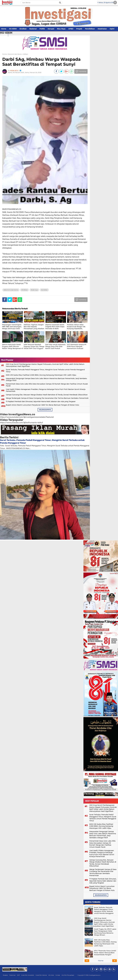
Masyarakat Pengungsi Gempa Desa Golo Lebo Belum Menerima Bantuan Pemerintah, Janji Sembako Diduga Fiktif (46, 379)
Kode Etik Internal (41, 975)
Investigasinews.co (94, 975)
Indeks (4, 34)
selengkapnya (45, 410)
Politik (42, 29)
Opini (112, 29)
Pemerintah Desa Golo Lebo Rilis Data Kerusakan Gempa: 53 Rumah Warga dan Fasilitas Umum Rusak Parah (47, 385)
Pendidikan (90, 29)
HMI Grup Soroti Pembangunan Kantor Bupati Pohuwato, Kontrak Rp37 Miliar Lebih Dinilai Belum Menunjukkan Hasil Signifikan (45, 365)
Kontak (58, 975)
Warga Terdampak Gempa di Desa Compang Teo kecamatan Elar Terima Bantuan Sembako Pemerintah (47, 398)
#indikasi (24, 290)
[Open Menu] (115, 2)
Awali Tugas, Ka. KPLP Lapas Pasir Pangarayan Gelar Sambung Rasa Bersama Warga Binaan (105, 932)
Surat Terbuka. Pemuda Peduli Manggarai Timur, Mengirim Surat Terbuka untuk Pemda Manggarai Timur (45, 371)
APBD (70, 29)
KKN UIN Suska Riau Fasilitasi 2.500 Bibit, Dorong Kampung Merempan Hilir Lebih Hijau (41, 375)
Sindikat (23, 29)
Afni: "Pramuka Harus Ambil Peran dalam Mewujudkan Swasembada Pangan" (105, 952)
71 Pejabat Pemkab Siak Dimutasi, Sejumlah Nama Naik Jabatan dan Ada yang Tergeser (41, 401)
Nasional (33, 29)
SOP (18, 975)
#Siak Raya (34, 290)
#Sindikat (44, 290)
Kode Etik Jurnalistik (27, 975)
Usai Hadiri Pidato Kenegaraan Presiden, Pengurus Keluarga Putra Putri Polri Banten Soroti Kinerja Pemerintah (45, 390)
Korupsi (51, 29)
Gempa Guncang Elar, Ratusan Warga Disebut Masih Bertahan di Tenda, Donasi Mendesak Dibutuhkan (47, 395)
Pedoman (12, 975)
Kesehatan (102, 29)
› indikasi (25, 54)
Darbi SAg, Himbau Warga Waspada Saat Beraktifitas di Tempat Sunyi (41, 62)
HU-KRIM (13, 29)
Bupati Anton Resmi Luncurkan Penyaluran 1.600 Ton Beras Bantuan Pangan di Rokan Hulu (42, 405)
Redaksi (5, 975)
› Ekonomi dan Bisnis (14, 54)
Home (3, 29)
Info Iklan (51, 975)
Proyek (79, 29)
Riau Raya (61, 29)
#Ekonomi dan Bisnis (11, 290)
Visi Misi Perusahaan (68, 975)
